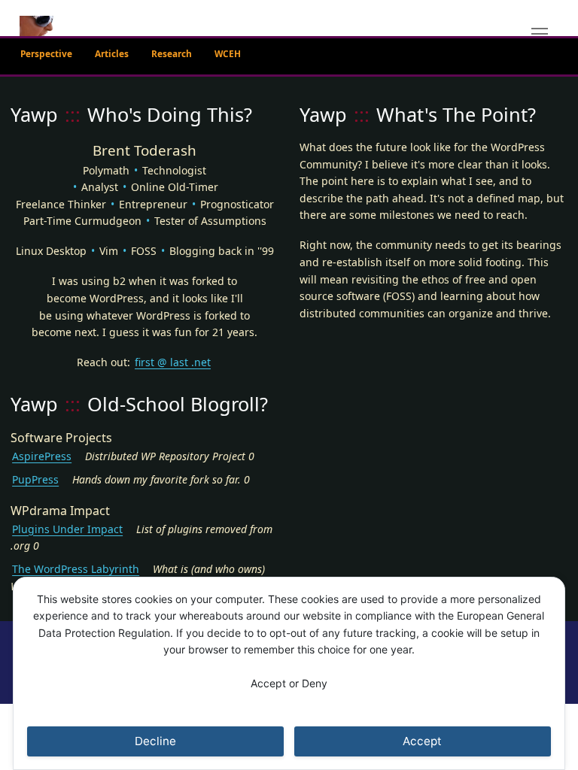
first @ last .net (173, 362)
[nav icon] (539, 33)
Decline (155, 741)
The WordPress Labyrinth (75, 569)
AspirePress (41, 456)
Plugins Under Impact (67, 529)
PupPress (35, 479)
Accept (422, 741)
